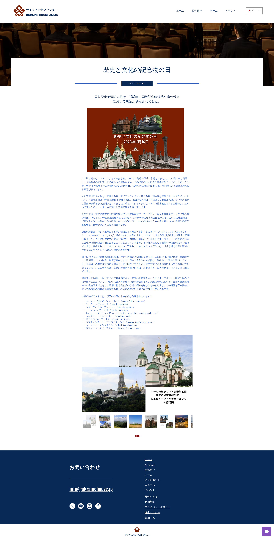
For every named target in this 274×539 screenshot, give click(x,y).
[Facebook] (98, 506)
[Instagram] (89, 506)
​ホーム (148, 459)
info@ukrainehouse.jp (91, 488)
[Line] (81, 506)
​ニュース (150, 485)
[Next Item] (186, 374)
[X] (72, 506)
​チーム (148, 475)
